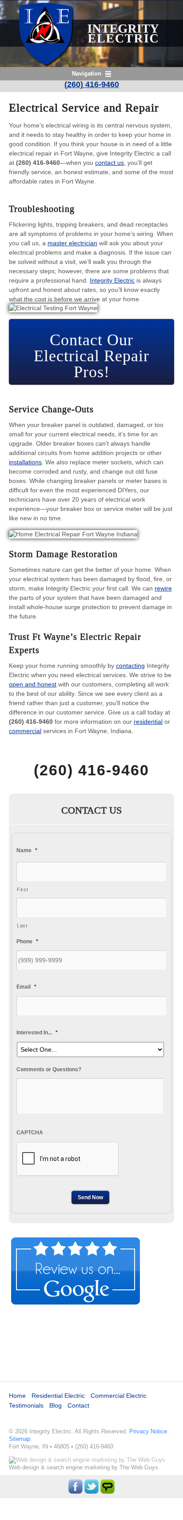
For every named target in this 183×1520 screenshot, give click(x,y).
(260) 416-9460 (91, 84)
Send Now (90, 1197)
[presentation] (67, 1159)
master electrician (72, 243)
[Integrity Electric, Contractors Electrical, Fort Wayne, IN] (91, 1339)
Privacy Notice (148, 1431)
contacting (130, 665)
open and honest (32, 684)
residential (148, 721)
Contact (78, 1405)
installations (25, 462)
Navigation (86, 73)
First (22, 889)
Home (17, 1395)
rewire (163, 588)
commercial (25, 730)
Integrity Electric (112, 280)
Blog (55, 1405)
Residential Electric (58, 1395)
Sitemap (19, 1439)
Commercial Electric (119, 1395)
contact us (109, 162)
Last (22, 925)
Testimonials (26, 1405)
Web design (24, 1467)
